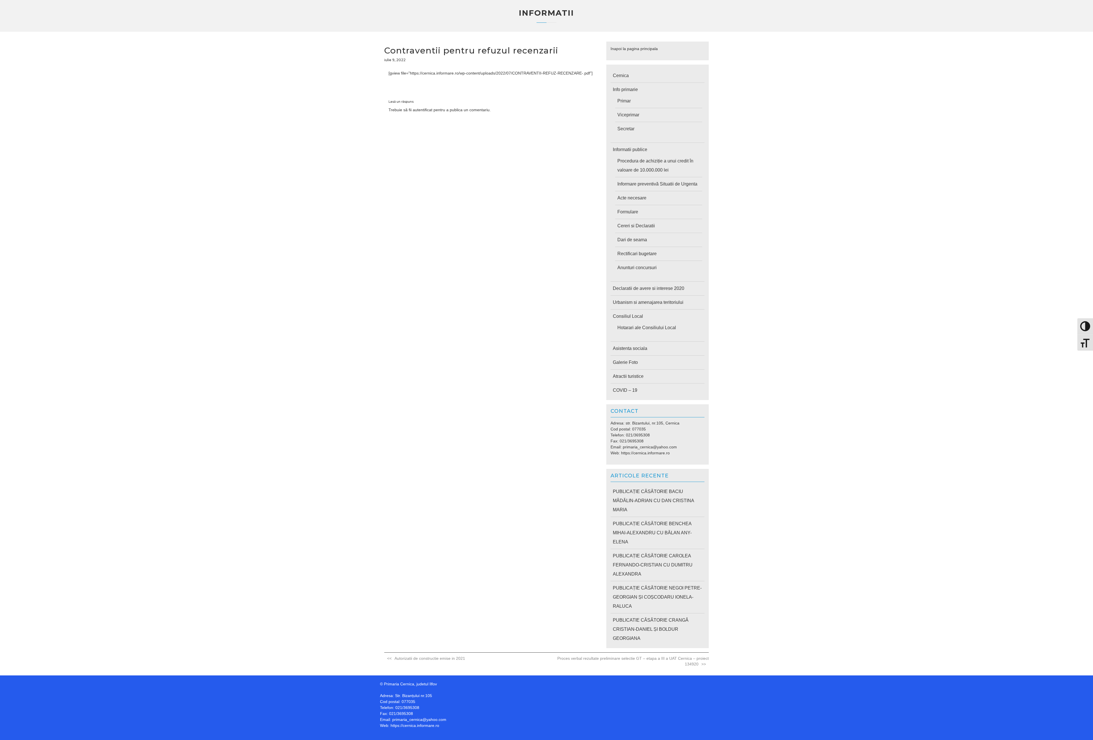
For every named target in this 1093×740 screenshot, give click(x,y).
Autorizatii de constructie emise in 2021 (430, 658)
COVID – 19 (625, 390)
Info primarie (625, 89)
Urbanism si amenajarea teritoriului (648, 302)
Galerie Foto (625, 362)
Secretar (625, 128)
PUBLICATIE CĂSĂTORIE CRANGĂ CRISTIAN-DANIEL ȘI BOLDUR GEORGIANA (651, 629)
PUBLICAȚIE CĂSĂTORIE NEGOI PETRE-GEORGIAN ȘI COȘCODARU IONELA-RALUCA (657, 597)
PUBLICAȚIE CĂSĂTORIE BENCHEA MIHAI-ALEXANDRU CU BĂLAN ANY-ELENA (652, 532)
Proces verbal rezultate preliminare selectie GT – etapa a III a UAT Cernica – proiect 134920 (633, 661)
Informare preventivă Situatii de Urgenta (657, 184)
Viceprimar (628, 114)
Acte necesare (631, 197)
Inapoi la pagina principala (634, 48)
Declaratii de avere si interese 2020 (648, 288)
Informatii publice (630, 149)
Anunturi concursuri (637, 267)
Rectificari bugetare (637, 253)
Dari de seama (632, 239)
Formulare (627, 211)
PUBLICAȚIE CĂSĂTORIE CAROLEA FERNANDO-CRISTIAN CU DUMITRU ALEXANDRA (653, 564)
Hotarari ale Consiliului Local (646, 327)
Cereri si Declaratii (636, 225)
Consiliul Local (628, 316)
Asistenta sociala (630, 348)
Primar (624, 100)
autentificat (422, 110)
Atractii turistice (628, 376)
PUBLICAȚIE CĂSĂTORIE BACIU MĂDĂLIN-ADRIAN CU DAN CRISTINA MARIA (653, 500)
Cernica (621, 75)
